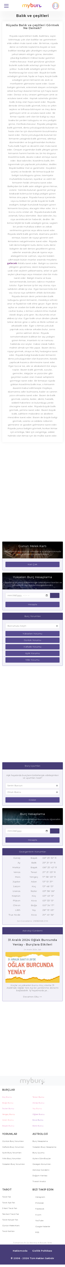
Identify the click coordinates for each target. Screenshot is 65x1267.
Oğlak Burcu (38, 1114)
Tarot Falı (6, 1197)
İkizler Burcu (8, 1108)
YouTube (39, 1220)
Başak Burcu (8, 1126)
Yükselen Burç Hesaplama (44, 1147)
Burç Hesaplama (40, 1141)
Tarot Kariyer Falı (10, 1220)
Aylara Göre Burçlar (41, 1158)
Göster (32, 799)
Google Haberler (42, 1226)
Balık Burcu (37, 1126)
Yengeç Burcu (8, 1114)
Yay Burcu (37, 1108)
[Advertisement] (32, 493)
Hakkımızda (20, 1250)
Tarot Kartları (8, 1231)
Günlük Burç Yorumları (13, 1141)
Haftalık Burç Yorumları (13, 1147)
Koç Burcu (7, 1097)
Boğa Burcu (7, 1103)
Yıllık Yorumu (32, 659)
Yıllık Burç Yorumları (11, 1158)
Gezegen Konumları (41, 1164)
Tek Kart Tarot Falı (10, 1214)
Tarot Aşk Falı (8, 1202)
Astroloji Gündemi (40, 1170)
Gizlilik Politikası (42, 1250)
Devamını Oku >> (32, 996)
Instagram (40, 1197)
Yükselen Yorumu (32, 633)
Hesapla (32, 604)
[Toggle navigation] (6, 6)
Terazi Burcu (38, 1097)
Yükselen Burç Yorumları (13, 1164)
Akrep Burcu (38, 1103)
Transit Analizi (39, 1181)
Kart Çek (32, 564)
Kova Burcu (37, 1120)
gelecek (12, 263)
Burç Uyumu (38, 1152)
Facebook (39, 1209)
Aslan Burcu (8, 1120)
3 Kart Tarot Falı (9, 1208)
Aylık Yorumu (32, 653)
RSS (37, 1232)
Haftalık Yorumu (32, 646)
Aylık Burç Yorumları (11, 1152)
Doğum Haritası (39, 1175)
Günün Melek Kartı (11, 1225)
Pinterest (39, 1203)
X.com (38, 1215)
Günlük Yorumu (32, 640)
